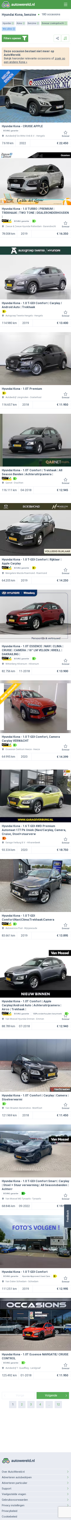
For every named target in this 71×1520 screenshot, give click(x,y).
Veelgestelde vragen (14, 1494)
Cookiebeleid (9, 1516)
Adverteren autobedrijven (17, 1477)
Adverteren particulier (14, 1483)
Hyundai (8, 14)
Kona (19, 14)
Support (6, 1488)
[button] (67, 1216)
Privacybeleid (9, 1511)
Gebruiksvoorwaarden (15, 1499)
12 (58, 1404)
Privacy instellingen (13, 1505)
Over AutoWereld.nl (13, 1471)
